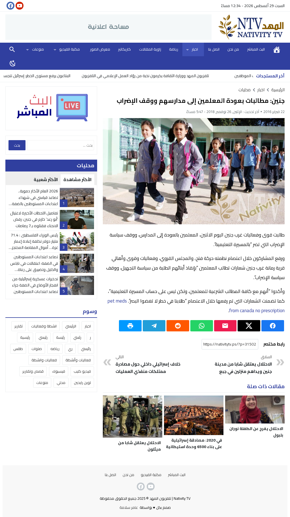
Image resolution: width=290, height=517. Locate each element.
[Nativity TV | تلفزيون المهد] (248, 27)
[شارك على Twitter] (249, 325)
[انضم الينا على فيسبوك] (9, 6)
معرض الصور (100, 49)
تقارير (18, 326)
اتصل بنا (213, 49)
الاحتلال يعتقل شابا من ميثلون (139, 446)
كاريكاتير (124, 49)
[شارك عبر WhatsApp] (202, 325)
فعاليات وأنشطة (78, 360)
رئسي (77, 337)
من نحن (233, 49)
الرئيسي (70, 326)
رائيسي (86, 348)
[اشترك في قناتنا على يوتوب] (19, 6)
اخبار (195, 49)
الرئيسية (277, 49)
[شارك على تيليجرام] (154, 325)
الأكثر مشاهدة (77, 179)
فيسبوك (58, 371)
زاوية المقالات (150, 49)
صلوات (36, 348)
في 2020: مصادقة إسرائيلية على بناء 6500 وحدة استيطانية (194, 443)
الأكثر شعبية (46, 179)
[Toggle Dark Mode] (12, 63)
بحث (12, 49)
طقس (18, 348)
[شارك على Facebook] (273, 325)
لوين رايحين (82, 382)
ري (70, 348)
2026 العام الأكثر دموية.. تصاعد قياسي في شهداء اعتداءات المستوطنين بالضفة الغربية (35, 200)
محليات (244, 90)
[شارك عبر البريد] (225, 325)
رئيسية (25, 337)
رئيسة (60, 337)
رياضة (173, 49)
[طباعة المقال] (130, 325)
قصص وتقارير (33, 371)
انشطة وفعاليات (44, 326)
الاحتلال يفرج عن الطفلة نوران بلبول (256, 432)
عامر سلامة (129, 507)
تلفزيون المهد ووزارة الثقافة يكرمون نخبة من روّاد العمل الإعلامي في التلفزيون (158, 75)
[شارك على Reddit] (178, 325)
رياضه (54, 348)
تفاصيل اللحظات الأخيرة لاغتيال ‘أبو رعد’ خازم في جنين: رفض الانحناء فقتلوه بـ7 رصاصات (34, 219)
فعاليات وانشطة (44, 360)
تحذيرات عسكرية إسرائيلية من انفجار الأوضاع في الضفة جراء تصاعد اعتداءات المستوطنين (35, 285)
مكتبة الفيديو (69, 49)
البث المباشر (256, 49)
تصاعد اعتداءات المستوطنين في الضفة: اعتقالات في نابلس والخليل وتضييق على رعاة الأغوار (34, 266)
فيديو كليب (82, 371)
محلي (61, 382)
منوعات (38, 49)
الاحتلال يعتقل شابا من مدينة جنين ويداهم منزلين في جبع (243, 364)
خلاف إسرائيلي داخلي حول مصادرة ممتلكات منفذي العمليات (148, 364)
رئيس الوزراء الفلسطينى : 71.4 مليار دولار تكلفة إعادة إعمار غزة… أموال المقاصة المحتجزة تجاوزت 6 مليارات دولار (33, 244)
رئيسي (43, 337)
